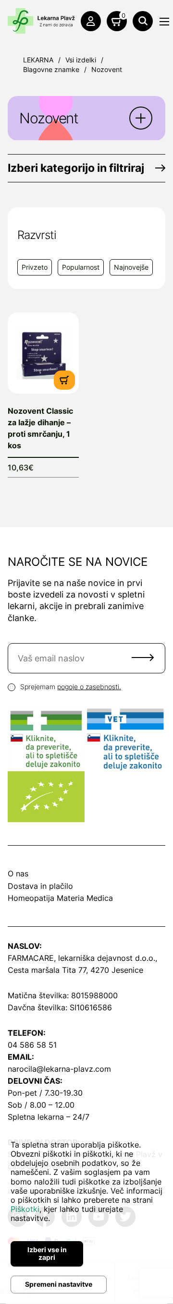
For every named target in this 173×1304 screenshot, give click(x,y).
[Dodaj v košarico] (64, 379)
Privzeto (35, 267)
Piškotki (25, 1209)
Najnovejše (131, 267)
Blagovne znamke (51, 69)
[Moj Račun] (91, 21)
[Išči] (143, 21)
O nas (18, 873)
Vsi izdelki (80, 60)
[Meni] (164, 21)
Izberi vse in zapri (47, 1253)
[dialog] (86, 1214)
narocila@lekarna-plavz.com (59, 1069)
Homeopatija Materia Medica (60, 898)
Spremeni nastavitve (58, 1284)
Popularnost (80, 267)
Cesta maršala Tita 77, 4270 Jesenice (75, 970)
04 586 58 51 (32, 1045)
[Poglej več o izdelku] (43, 352)
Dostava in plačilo (40, 886)
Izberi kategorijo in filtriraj (76, 168)
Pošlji (143, 657)
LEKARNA (38, 60)
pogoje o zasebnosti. (89, 686)
